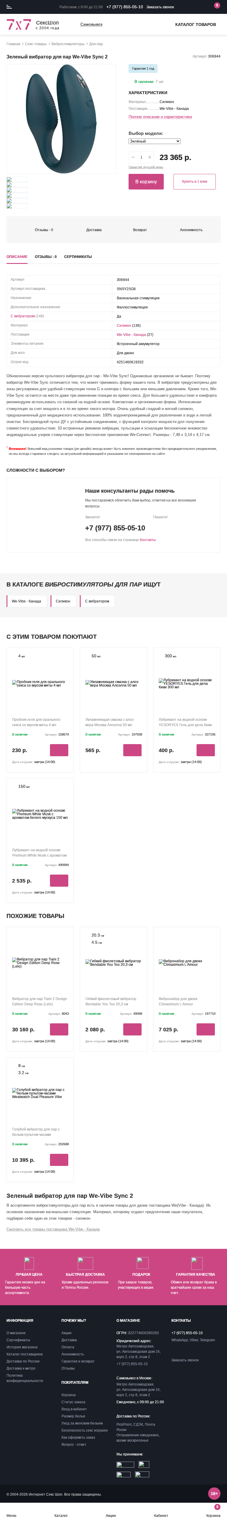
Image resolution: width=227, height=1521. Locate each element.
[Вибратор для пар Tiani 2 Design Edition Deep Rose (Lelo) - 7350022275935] (40, 963)
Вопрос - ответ (73, 1444)
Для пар (96, 44)
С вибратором (23, 316)
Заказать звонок (160, 7)
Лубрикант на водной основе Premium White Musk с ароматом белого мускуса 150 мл (39, 855)
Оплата (67, 1347)
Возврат (140, 230)
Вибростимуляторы (68, 44)
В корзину (146, 181)
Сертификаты (18, 1340)
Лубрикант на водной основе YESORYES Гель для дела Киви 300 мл (185, 725)
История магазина (22, 1347)
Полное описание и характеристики (160, 117)
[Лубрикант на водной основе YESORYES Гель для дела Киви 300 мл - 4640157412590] (187, 684)
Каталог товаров (195, 24)
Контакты (148, 540)
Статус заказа (73, 1402)
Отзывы (68, 1368)
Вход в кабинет (74, 1409)
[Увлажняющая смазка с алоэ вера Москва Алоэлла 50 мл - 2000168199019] (113, 684)
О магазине (16, 1333)
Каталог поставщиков (25, 1354)
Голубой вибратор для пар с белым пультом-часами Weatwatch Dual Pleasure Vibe (37, 1134)
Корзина (213, 1511)
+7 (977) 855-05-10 (124, 6)
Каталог (61, 1515)
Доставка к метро (21, 1368)
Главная (13, 44)
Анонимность (191, 230)
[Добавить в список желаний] (106, 73)
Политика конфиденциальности (25, 1378)
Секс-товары (36, 44)
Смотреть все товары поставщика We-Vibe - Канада (53, 1229)
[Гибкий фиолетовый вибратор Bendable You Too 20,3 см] (113, 963)
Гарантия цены (146, 167)
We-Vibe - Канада (131, 335)
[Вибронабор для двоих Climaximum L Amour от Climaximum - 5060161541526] (187, 963)
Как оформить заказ (78, 1437)
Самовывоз (91, 24)
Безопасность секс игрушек (84, 1430)
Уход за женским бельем (82, 1423)
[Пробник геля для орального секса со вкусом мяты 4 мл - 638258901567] (40, 684)
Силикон (124, 326)
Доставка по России (23, 1361)
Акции (111, 1515)
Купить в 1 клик (194, 181)
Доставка (94, 230)
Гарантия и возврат (78, 1361)
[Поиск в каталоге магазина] (190, 7)
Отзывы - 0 (44, 230)
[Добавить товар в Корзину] (59, 750)
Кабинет (161, 1515)
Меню (11, 1515)
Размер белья (73, 1416)
